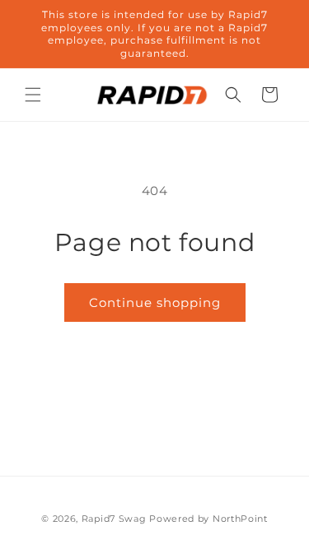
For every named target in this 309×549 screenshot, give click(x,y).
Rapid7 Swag (114, 518)
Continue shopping (155, 302)
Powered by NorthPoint (208, 518)
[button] (33, 95)
